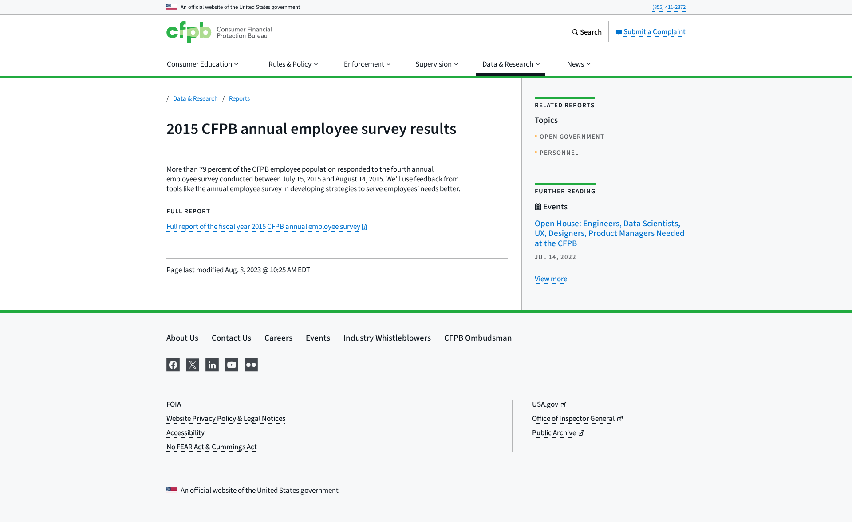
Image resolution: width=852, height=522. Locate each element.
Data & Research (195, 98)
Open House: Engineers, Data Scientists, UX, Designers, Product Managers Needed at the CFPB (610, 233)
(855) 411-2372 (669, 7)
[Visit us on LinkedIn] (212, 363)
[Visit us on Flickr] (251, 363)
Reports (239, 98)
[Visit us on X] (192, 363)
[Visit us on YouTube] (231, 363)
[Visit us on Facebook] (173, 363)
